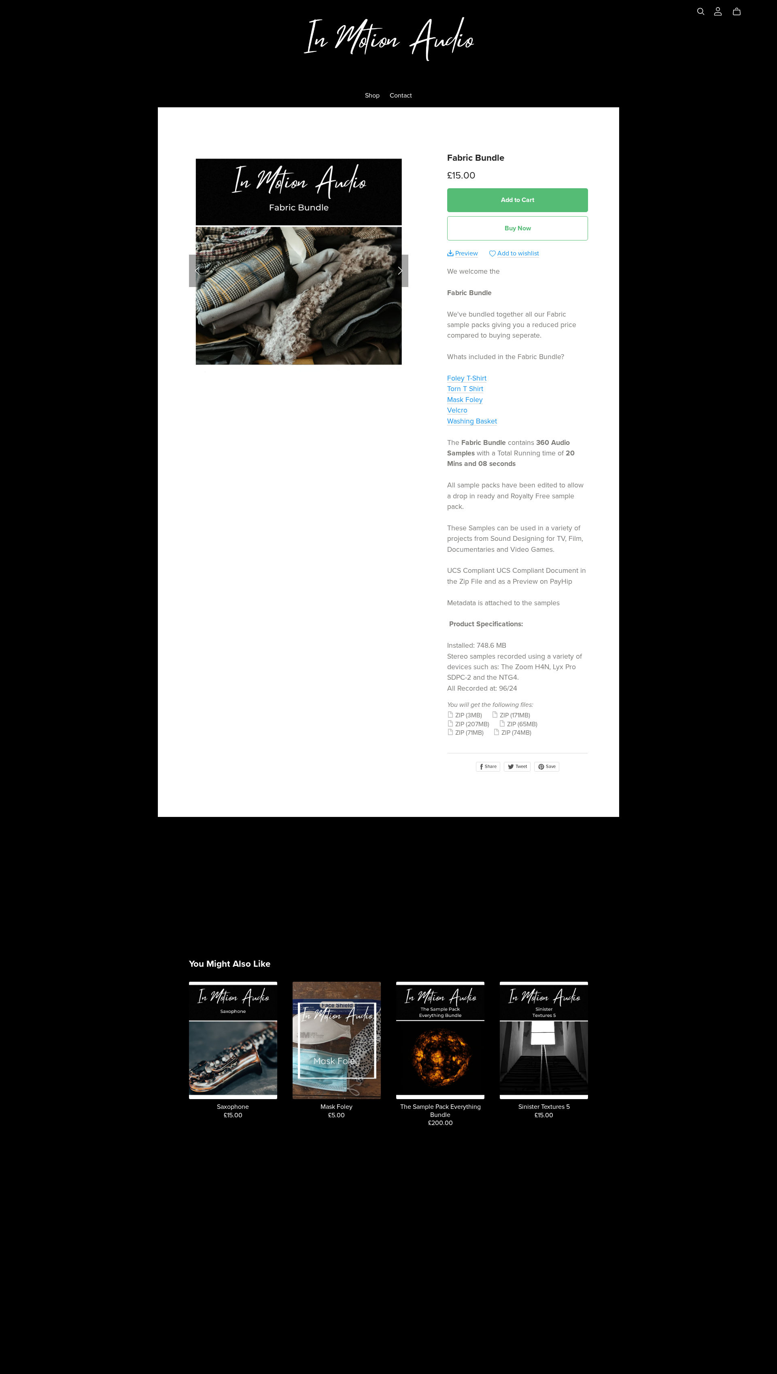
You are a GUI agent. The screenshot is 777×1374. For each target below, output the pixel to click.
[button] (197, 271)
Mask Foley (465, 400)
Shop (372, 95)
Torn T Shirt (465, 389)
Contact (401, 95)
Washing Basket (472, 421)
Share (490, 766)
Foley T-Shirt (466, 378)
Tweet (520, 766)
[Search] (701, 11)
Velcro (457, 410)
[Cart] (740, 12)
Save (550, 766)
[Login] (718, 11)
